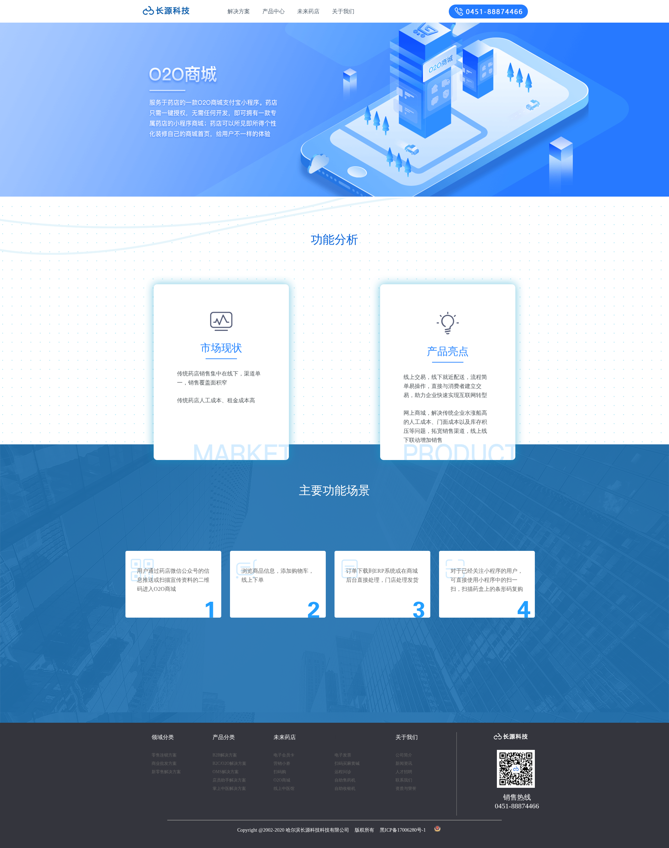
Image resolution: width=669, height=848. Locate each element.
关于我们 (343, 11)
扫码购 (280, 771)
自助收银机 (344, 788)
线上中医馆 (284, 788)
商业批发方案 (164, 763)
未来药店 (308, 11)
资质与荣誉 (405, 788)
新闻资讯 (403, 763)
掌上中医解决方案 (229, 788)
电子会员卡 (284, 755)
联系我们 (403, 780)
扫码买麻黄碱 (347, 763)
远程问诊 (342, 771)
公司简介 (403, 755)
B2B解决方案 (225, 755)
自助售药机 (344, 780)
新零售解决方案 (166, 771)
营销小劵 (282, 763)
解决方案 (239, 11)
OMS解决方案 (226, 771)
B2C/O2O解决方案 (229, 763)
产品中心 (273, 11)
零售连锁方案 (164, 755)
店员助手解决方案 (229, 780)
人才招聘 (403, 771)
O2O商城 (282, 780)
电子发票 (342, 755)
